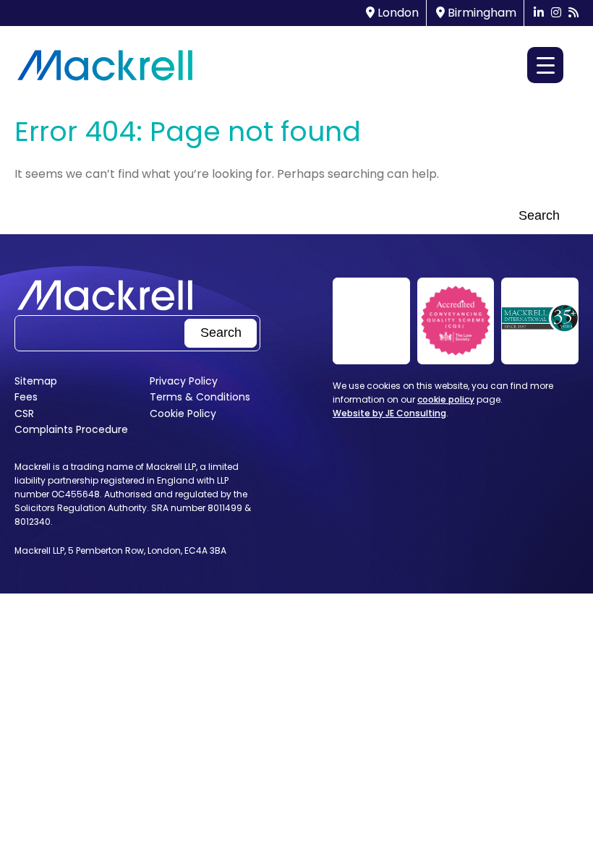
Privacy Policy (184, 381)
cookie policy (445, 399)
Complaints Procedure (71, 429)
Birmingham (480, 12)
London (397, 12)
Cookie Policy (183, 413)
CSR (24, 413)
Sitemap (35, 381)
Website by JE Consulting (389, 413)
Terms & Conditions (200, 397)
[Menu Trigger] (545, 65)
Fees (26, 397)
